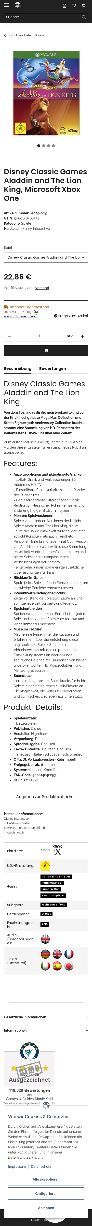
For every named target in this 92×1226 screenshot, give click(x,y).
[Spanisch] (57, 966)
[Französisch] (69, 954)
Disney (46, 914)
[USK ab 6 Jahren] (45, 866)
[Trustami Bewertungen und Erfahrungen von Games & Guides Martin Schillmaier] (29, 1078)
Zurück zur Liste (19, 35)
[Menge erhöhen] (82, 336)
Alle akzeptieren (46, 1179)
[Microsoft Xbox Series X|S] (57, 850)
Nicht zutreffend (54, 904)
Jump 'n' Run (50, 889)
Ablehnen (46, 1208)
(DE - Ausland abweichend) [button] (22, 314)
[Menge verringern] (9, 336)
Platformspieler (53, 895)
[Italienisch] (45, 966)
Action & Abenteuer (56, 876)
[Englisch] (45, 939)
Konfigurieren (46, 1193)
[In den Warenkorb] (8, 48)
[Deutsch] (45, 954)
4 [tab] (53, 145)
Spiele (26, 223)
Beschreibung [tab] (17, 368)
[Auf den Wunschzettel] (77, 60)
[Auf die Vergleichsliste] (65, 60)
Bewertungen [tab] (52, 368)
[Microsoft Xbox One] (45, 850)
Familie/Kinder (52, 883)
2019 (45, 924)
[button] (64, 5)
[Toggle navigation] (6, 3)
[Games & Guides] (18, 5)
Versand (42, 287)
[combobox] (46, 257)
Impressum (17, 1166)
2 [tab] (43, 145)
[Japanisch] (69, 966)
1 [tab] (38, 145)
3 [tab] (48, 145)
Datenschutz (41, 1166)
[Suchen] (84, 17)
